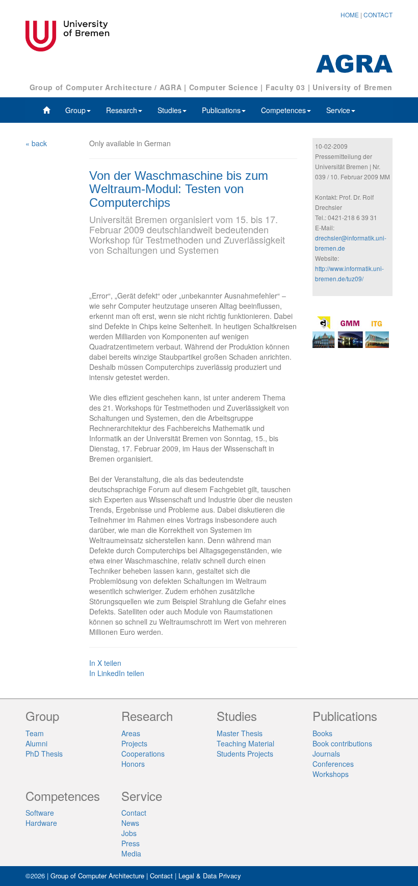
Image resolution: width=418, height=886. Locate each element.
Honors (133, 764)
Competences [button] (283, 110)
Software (39, 813)
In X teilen (105, 663)
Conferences (333, 764)
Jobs (129, 833)
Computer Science (223, 87)
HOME (350, 14)
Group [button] (75, 110)
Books (322, 733)
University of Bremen (352, 87)
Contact (133, 813)
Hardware (41, 823)
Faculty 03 (285, 87)
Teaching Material (245, 743)
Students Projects (245, 753)
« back (36, 143)
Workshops (330, 774)
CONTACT (378, 14)
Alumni (36, 743)
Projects (134, 743)
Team (34, 733)
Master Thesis (240, 733)
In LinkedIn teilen (116, 673)
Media (131, 853)
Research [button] (121, 110)
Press (130, 843)
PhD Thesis (44, 753)
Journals (326, 753)
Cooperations (143, 753)
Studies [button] (169, 110)
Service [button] (338, 110)
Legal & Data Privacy (209, 875)
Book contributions (342, 743)
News (130, 823)
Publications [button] (221, 110)
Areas (130, 733)
